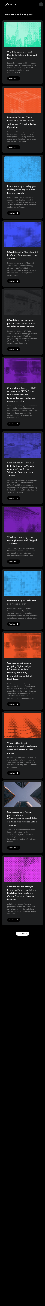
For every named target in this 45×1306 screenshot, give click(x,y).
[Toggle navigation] (41, 4)
